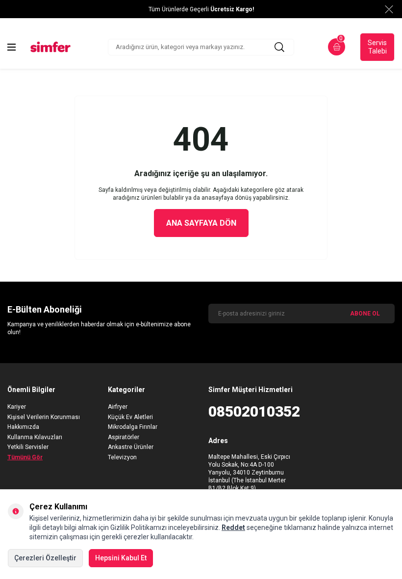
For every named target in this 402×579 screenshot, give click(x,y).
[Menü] (11, 47)
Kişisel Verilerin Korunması (43, 417)
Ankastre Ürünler (130, 447)
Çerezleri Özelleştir (45, 558)
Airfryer (117, 406)
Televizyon (122, 457)
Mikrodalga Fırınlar (132, 426)
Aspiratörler (123, 437)
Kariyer (16, 406)
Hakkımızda (23, 426)
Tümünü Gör (25, 457)
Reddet (233, 527)
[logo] (50, 47)
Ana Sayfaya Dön (201, 223)
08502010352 (251, 411)
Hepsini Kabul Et (121, 558)
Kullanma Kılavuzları (34, 437)
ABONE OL (365, 313)
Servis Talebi (377, 47)
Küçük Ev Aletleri (130, 417)
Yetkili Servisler (28, 447)
